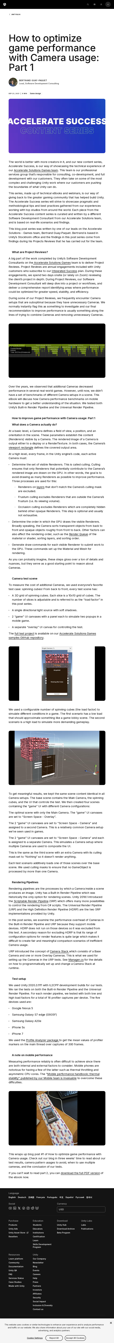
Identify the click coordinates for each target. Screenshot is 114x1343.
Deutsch (22, 1197)
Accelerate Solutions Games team (36, 170)
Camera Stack (59, 951)
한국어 (89, 1197)
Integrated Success (64, 271)
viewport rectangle (21, 447)
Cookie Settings (35, 1338)
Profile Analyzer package (42, 1040)
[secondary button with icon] (108, 4)
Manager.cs (76, 959)
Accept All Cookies (75, 1338)
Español (69, 1197)
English (12, 1197)
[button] (57, 84)
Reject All (54, 1338)
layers (40, 487)
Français (40, 1197)
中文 (61, 1197)
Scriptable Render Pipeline (31, 901)
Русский (80, 1197)
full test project (24, 633)
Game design (35, 93)
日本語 (31, 1197)
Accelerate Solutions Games (52, 262)
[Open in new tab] (27, 1233)
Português (52, 1197)
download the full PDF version (80, 1173)
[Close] (111, 1323)
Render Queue (78, 534)
